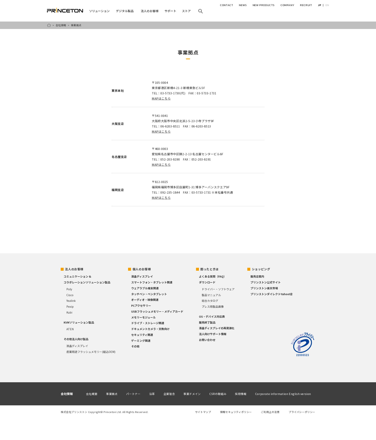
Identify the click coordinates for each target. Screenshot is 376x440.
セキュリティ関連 (142, 335)
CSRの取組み (217, 394)
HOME (49, 25)
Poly (69, 289)
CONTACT (226, 5)
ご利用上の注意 (270, 412)
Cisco (69, 295)
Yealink (71, 301)
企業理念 (169, 394)
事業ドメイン (192, 394)
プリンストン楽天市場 (264, 288)
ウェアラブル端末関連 (145, 288)
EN (327, 5)
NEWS (243, 5)
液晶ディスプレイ (77, 346)
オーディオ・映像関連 (144, 300)
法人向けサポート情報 (212, 334)
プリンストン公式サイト (265, 282)
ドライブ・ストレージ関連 (147, 323)
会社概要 (91, 394)
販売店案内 (257, 276)
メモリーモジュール (143, 317)
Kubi (69, 312)
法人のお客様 (74, 269)
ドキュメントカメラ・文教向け (150, 329)
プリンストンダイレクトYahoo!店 (271, 294)
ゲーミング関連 (140, 341)
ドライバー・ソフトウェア (218, 289)
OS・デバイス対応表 (212, 316)
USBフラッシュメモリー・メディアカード (157, 311)
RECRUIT (306, 5)
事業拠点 (112, 394)
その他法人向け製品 (76, 339)
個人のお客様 (142, 269)
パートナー (133, 394)
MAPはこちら (161, 98)
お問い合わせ (207, 340)
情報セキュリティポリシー (236, 412)
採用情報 (240, 394)
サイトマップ (203, 412)
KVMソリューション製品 (79, 322)
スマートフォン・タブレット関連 (151, 282)
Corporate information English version (283, 394)
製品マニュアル (211, 295)
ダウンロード (207, 282)
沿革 (152, 394)
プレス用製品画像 (213, 306)
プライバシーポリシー (302, 412)
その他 (135, 346)
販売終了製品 (207, 322)
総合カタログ (210, 301)
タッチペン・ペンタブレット (149, 294)
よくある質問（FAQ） (212, 276)
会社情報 (61, 25)
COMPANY (287, 5)
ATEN (70, 329)
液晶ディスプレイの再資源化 (216, 328)
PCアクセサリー (141, 305)
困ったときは (209, 269)
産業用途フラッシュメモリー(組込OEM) (90, 352)
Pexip (70, 306)
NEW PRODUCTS (264, 5)
